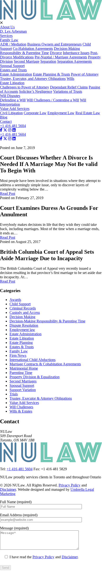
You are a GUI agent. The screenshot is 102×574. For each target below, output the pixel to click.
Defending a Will (13, 100)
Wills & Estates (20, 411)
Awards (15, 300)
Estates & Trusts (21, 347)
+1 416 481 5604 (13, 126)
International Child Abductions (32, 360)
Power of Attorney (85, 74)
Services (6, 36)
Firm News (17, 355)
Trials (13, 394)
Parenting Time (20, 373)
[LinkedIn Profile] (14, 130)
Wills (70, 79)
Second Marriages (23, 381)
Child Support (20, 304)
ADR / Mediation (13, 44)
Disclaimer (8, 489)
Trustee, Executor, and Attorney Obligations (33, 79)
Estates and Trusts (13, 70)
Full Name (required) (16, 502)
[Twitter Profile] (5, 130)
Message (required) (14, 528)
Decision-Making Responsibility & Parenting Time (40, 51)
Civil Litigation (11, 113)
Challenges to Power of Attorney (24, 87)
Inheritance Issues (76, 53)
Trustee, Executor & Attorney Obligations (40, 398)
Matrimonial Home (23, 368)
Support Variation (22, 390)
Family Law (9, 40)
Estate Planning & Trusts (51, 74)
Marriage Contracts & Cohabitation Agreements (45, 364)
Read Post (7, 193)
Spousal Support (12, 66)
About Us (7, 27)
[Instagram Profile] (9, 130)
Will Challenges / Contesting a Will (53, 100)
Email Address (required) (18, 515)
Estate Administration (16, 74)
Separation (48, 61)
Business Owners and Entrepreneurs (54, 44)
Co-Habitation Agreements (33, 49)
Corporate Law (35, 113)
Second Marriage (26, 61)
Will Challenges (21, 407)
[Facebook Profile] (1, 130)
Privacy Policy (69, 485)
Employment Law (60, 113)
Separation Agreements (74, 61)
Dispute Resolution (23, 325)
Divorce (56, 53)
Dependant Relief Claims (69, 87)
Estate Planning (21, 343)
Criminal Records (22, 308)
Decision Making (22, 317)
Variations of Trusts (67, 91)
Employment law (22, 330)
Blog (3, 117)
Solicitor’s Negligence (35, 91)
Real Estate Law (87, 113)
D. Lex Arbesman (13, 31)
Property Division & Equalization (34, 377)
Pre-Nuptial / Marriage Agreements (61, 57)
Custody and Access (24, 312)
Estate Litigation (12, 83)
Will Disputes (10, 96)
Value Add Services (14, 109)
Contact (6, 121)
